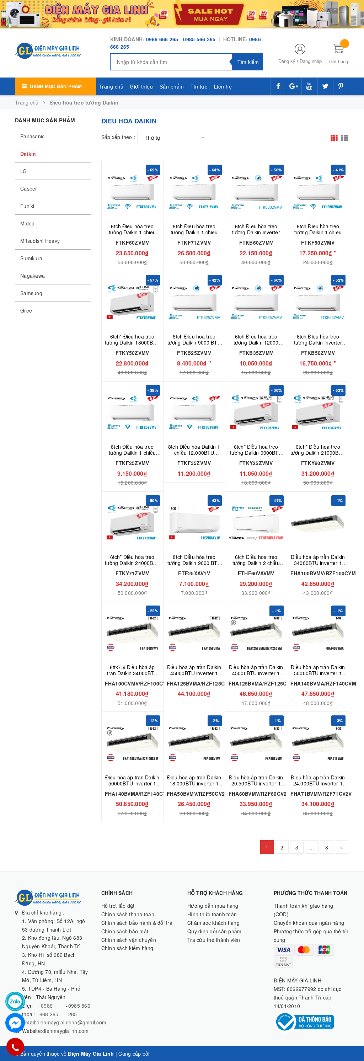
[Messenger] (15, 1023)
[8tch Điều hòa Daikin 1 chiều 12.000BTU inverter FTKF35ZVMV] (194, 412)
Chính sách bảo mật (125, 931)
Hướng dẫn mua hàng (213, 905)
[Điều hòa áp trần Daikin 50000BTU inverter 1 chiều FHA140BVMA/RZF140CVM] (318, 633)
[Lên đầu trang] (351, 1040)
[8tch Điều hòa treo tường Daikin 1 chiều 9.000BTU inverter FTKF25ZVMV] (132, 412)
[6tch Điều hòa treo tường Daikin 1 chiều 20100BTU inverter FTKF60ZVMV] (132, 192)
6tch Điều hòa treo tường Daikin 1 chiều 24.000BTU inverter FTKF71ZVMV (194, 235)
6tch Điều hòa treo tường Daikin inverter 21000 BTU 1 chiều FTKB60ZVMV (256, 235)
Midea (27, 223)
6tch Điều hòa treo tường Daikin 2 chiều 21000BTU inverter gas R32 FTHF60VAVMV (256, 566)
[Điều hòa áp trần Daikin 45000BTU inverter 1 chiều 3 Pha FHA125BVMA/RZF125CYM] (256, 633)
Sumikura (31, 258)
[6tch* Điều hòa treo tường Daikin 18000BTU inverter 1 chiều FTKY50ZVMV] (132, 302)
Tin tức (199, 86)
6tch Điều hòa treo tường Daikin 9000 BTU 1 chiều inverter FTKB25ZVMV (194, 345)
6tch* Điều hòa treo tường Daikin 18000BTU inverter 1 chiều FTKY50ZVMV (132, 345)
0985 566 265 (200, 39)
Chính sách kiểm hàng (127, 947)
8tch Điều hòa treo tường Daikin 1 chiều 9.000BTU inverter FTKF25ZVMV (132, 455)
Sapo (157, 1053)
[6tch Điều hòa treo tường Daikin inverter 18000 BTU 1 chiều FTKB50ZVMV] (318, 302)
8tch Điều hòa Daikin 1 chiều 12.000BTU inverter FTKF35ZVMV (194, 452)
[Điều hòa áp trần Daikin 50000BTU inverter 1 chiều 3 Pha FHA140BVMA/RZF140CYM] (132, 743)
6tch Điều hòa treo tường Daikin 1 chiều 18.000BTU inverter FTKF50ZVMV (318, 235)
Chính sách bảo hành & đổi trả (136, 922)
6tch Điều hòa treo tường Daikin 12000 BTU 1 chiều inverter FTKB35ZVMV (256, 345)
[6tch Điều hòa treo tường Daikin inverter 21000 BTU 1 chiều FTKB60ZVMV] (256, 192)
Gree (26, 310)
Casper (28, 188)
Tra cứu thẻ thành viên (213, 939)
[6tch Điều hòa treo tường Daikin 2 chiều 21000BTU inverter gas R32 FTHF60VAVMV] (256, 522)
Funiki (27, 205)
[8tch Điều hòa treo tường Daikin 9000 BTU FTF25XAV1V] (194, 522)
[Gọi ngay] (15, 1046)
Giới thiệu (141, 86)
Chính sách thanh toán (127, 914)
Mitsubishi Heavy (40, 240)
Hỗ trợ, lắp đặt (118, 905)
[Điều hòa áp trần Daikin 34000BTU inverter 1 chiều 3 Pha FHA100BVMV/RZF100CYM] (318, 522)
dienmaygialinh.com (65, 1030)
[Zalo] (15, 1001)
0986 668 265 (162, 39)
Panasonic (32, 136)
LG (23, 171)
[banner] (182, 13)
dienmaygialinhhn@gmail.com (72, 1022)
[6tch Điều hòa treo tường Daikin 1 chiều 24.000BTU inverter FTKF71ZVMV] (194, 192)
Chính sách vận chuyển (128, 939)
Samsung (31, 293)
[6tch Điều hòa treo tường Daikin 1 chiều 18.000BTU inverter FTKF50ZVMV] (318, 192)
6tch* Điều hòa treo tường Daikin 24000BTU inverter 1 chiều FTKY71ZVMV (132, 566)
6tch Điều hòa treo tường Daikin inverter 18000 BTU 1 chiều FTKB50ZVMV (318, 345)
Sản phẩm (172, 86)
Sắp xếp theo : (118, 136)
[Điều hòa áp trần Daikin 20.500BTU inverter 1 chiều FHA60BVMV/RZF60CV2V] (256, 743)
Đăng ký (286, 61)
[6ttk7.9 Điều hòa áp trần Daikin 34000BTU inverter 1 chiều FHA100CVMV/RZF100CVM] (132, 633)
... (312, 847)
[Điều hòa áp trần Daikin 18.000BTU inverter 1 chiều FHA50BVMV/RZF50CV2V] (194, 743)
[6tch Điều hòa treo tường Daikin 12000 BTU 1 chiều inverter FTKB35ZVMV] (256, 302)
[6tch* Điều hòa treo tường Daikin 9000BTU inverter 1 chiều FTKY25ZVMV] (256, 412)
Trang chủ (111, 86)
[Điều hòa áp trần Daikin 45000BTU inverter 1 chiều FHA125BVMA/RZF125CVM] (194, 633)
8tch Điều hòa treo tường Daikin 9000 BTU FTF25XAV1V (194, 562)
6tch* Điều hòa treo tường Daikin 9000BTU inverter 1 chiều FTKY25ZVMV (256, 455)
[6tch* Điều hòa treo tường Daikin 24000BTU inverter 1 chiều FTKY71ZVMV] (132, 522)
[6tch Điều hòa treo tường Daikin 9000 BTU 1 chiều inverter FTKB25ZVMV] (194, 302)
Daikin (28, 153)
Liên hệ (223, 86)
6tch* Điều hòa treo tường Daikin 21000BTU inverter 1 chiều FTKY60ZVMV (318, 455)
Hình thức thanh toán (212, 914)
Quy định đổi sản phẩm (214, 931)
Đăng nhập (311, 61)
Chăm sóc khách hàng (213, 922)
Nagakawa (32, 275)
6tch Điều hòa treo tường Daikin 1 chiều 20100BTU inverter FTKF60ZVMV (132, 235)
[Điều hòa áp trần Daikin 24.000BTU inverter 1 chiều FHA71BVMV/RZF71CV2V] (318, 743)
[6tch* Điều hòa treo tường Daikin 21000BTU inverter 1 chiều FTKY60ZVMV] (318, 412)
